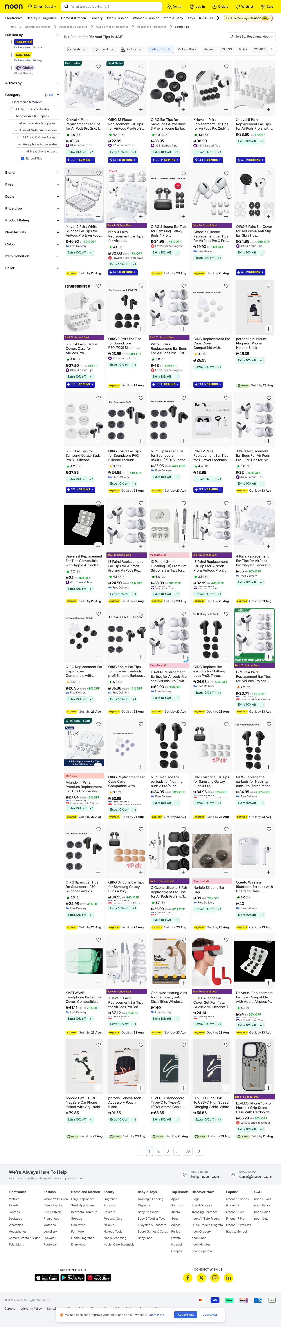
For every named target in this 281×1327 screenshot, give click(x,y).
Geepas (176, 1251)
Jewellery (50, 1231)
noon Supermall (202, 1251)
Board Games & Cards (153, 1231)
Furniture (77, 1231)
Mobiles (14, 1199)
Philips (175, 1231)
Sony (174, 1218)
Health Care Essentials (118, 1244)
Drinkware (78, 1244)
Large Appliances (83, 1199)
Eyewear (50, 1238)
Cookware (78, 1225)
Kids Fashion (52, 1212)
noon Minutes (201, 1244)
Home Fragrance (82, 1238)
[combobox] (115, 6)
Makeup (108, 1225)
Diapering (144, 1205)
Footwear (50, 1244)
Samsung (177, 1205)
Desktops (15, 1218)
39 (188, 1151)
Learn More (156, 1315)
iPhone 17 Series (237, 1199)
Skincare (109, 1205)
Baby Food (145, 1238)
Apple (175, 1199)
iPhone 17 (232, 1205)
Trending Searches (205, 1212)
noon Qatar (262, 1218)
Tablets (14, 1205)
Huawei (176, 1244)
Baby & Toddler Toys (151, 1218)
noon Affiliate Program (207, 1218)
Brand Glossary (202, 1205)
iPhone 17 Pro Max (238, 1225)
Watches (50, 1225)
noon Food (199, 1238)
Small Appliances (82, 1205)
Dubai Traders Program (207, 1225)
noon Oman (262, 1212)
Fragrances (51, 1218)
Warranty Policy (31, 1309)
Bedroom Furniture (84, 1212)
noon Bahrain (263, 1205)
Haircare (109, 1212)
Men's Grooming (114, 1238)
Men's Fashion (53, 1205)
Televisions (16, 1244)
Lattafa (176, 1238)
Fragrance (110, 1199)
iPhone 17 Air (235, 1212)
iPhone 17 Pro (235, 1218)
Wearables (16, 1225)
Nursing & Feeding (150, 1199)
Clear (50, 94)
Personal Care (112, 1218)
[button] (139, 1151)
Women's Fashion (56, 1199)
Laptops (14, 1212)
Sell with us (55, 1309)
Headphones (18, 1231)
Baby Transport (148, 1212)
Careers (9, 1309)
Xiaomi (175, 1212)
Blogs (195, 1199)
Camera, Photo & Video (24, 1238)
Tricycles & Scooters (152, 1225)
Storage (76, 1218)
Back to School (236, 1231)
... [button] (177, 1151)
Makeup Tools (112, 1231)
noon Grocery (201, 1231)
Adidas (175, 1225)
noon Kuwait (262, 1199)
